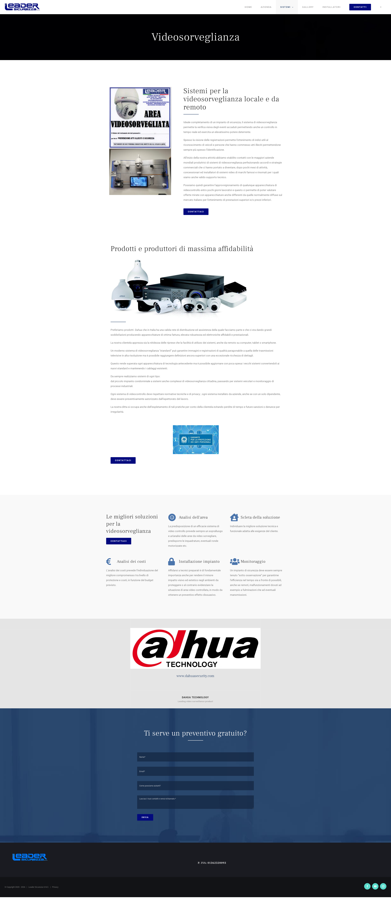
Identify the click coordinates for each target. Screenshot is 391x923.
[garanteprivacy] (196, 426)
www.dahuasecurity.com (195, 675)
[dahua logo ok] (195, 629)
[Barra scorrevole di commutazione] (380, 7)
